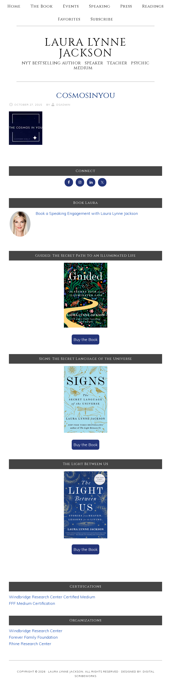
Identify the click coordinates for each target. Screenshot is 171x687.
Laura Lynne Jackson (86, 47)
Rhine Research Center (30, 643)
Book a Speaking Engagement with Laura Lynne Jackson (87, 213)
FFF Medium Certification (32, 603)
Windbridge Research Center (35, 630)
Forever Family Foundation (33, 637)
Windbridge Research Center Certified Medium (52, 596)
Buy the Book (85, 339)
